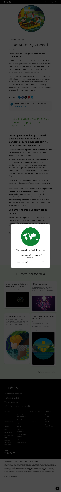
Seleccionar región (23, 262)
